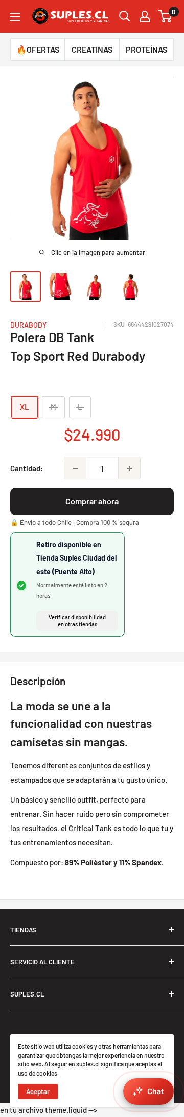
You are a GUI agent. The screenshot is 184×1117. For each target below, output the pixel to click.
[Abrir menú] (15, 17)
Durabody (28, 325)
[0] (165, 16)
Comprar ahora (92, 501)
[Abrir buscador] (124, 16)
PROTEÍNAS (146, 49)
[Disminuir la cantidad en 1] (75, 468)
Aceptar (38, 1091)
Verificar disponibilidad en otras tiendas (77, 620)
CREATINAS (92, 49)
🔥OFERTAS (37, 49)
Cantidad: (26, 468)
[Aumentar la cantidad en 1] (129, 468)
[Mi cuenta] (145, 16)
